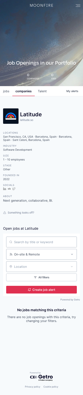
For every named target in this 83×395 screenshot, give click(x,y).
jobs (6, 91)
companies (23, 91)
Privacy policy (32, 386)
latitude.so (26, 119)
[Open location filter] (72, 266)
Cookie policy (50, 386)
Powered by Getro (70, 299)
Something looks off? (21, 212)
